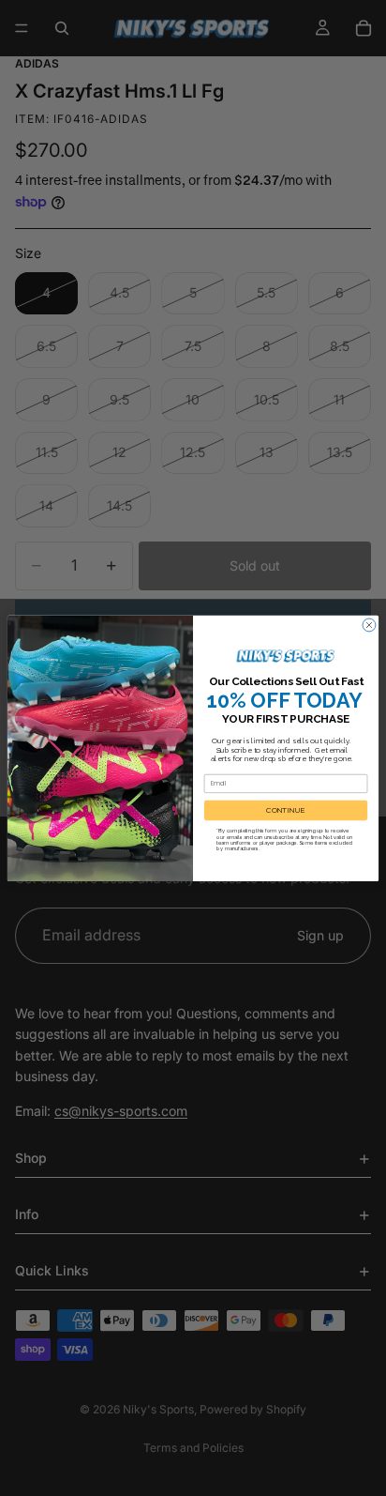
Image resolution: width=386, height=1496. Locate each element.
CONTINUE (285, 810)
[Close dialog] (369, 625)
